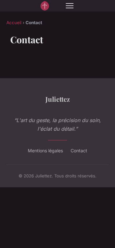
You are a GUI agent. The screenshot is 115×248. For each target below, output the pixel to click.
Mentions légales (45, 150)
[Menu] (69, 6)
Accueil (13, 22)
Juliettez (57, 98)
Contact (79, 150)
